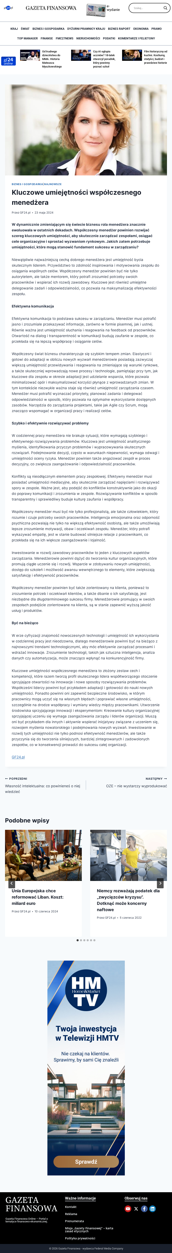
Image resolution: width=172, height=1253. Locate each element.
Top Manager (27, 38)
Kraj (14, 28)
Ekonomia (141, 28)
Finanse (47, 38)
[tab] (78, 940)
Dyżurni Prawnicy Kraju (86, 28)
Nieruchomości (88, 38)
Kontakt (71, 1207)
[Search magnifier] (165, 8)
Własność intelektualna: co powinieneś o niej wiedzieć (42, 785)
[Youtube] (128, 1208)
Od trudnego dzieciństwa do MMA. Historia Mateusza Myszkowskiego (52, 59)
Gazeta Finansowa (31, 1204)
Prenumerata (74, 1221)
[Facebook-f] (144, 1208)
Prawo (156, 28)
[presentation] (43, 855)
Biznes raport (119, 28)
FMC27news (64, 38)
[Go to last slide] (11, 883)
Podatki (109, 38)
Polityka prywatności (80, 1238)
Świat (25, 28)
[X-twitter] (136, 1208)
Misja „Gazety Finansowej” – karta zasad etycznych (89, 1229)
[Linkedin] (152, 1208)
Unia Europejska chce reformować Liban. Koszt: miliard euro (38, 897)
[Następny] (160, 883)
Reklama (71, 1214)
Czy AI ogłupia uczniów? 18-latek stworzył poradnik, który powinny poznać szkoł (104, 59)
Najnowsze (52, 184)
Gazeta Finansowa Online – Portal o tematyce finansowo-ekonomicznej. (26, 1220)
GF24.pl (25, 212)
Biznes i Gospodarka (48, 28)
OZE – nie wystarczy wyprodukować (136, 782)
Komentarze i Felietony (136, 38)
